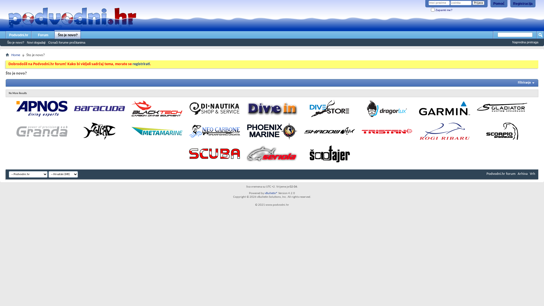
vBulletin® (271, 193)
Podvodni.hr (18, 35)
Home (15, 55)
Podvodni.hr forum (500, 174)
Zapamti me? (443, 10)
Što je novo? (68, 35)
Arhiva (523, 174)
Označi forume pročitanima (66, 42)
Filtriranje (524, 82)
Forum (43, 35)
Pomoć (499, 4)
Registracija (523, 4)
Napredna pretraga (525, 42)
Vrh (532, 174)
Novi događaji (36, 42)
